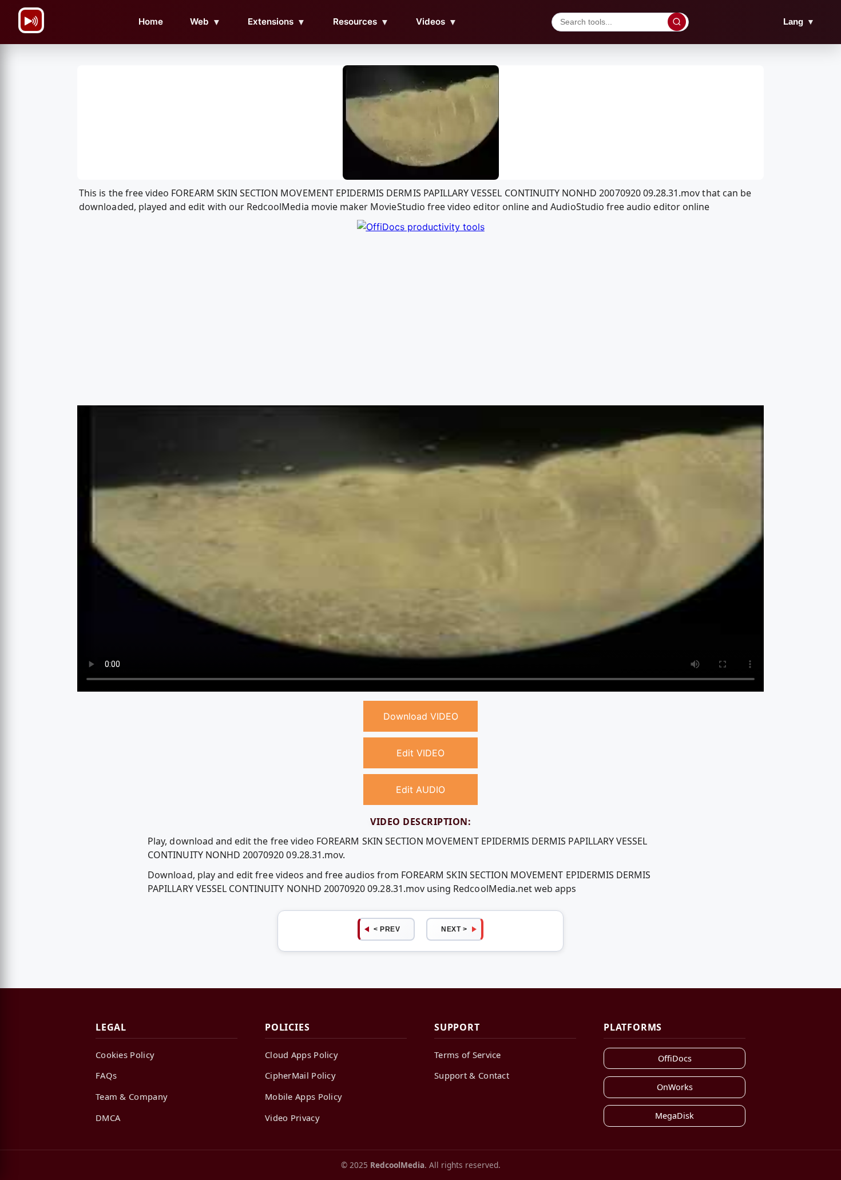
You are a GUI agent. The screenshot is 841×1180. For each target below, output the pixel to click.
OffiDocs (675, 1058)
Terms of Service (467, 1054)
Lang (799, 21)
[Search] (677, 22)
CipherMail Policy (300, 1075)
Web (205, 21)
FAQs (106, 1075)
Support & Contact (471, 1075)
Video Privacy (292, 1117)
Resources (361, 21)
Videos (436, 21)
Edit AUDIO (420, 789)
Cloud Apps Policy (301, 1054)
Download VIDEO (420, 716)
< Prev (387, 929)
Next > (454, 929)
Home (150, 21)
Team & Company (132, 1096)
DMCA (108, 1117)
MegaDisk (674, 1115)
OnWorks (675, 1087)
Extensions (277, 21)
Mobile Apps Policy (303, 1096)
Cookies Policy (125, 1054)
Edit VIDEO (420, 753)
